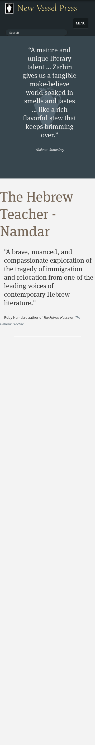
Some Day (56, 149)
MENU (81, 23)
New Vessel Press (47, 8)
